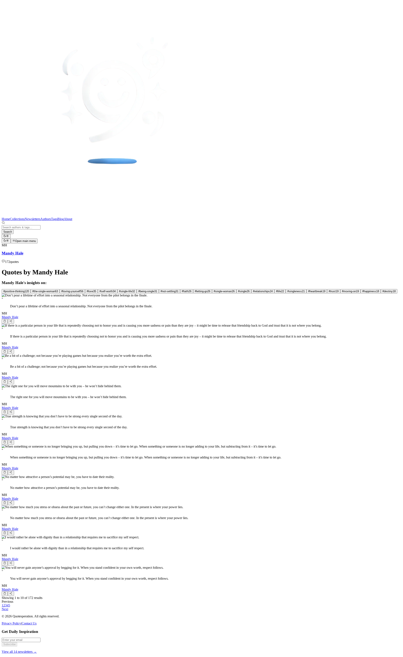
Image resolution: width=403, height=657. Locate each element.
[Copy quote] (5, 321)
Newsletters (32, 219)
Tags (54, 219)
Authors (45, 219)
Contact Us (29, 623)
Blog (60, 219)
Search (7, 231)
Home (6, 219)
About (68, 219)
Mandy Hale (10, 317)
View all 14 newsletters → (19, 651)
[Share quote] (11, 321)
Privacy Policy (11, 623)
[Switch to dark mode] (6, 236)
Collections (17, 219)
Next (5, 609)
